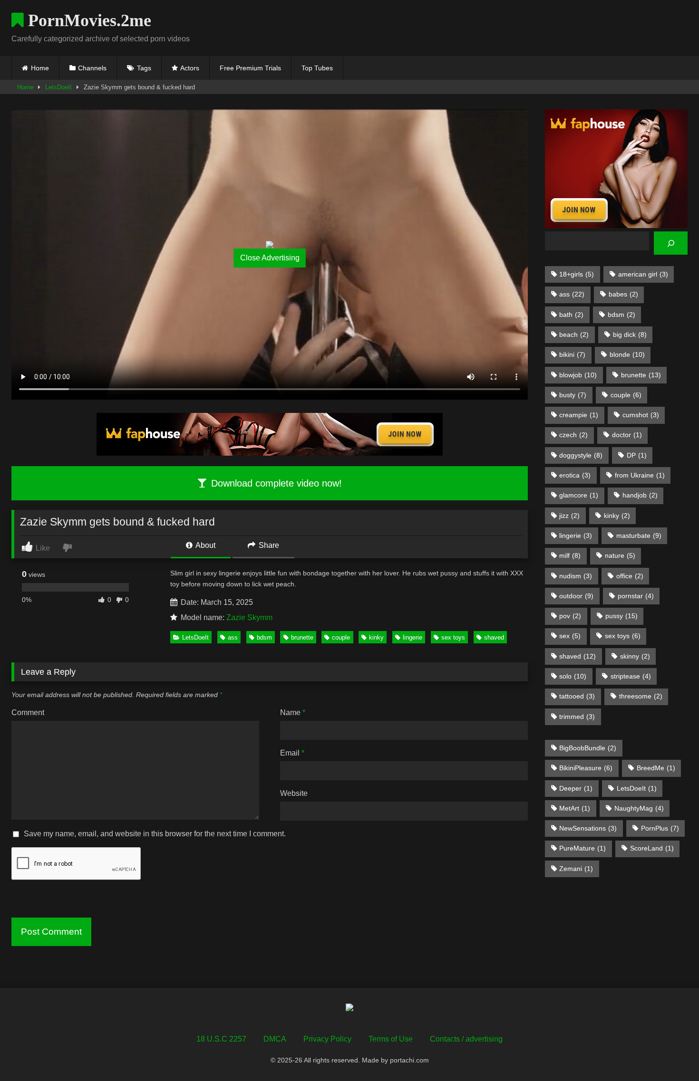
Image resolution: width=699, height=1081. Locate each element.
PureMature (582, 848)
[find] (671, 243)
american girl (643, 274)
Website (294, 793)
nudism (575, 576)
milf (570, 555)
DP (637, 455)
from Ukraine (640, 475)
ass (233, 637)
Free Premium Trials (250, 68)
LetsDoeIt (58, 87)
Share (268, 545)
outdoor (576, 596)
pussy (621, 616)
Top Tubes (317, 68)
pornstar (636, 596)
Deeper (575, 788)
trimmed (577, 716)
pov (570, 616)
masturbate (638, 535)
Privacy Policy (327, 1039)
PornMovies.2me (87, 20)
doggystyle (580, 455)
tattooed (577, 696)
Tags (144, 68)
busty (572, 395)
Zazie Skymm (249, 617)
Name (292, 712)
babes (623, 294)
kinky (376, 637)
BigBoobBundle (587, 748)
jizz (569, 515)
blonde (627, 354)
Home (40, 68)
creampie (578, 415)
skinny (635, 656)
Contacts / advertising (466, 1039)
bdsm (264, 637)
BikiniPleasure (585, 768)
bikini (572, 354)
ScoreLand (652, 848)
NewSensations (588, 828)
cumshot (640, 415)
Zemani (576, 868)
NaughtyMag (639, 808)
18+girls (576, 274)
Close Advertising (270, 258)
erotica (575, 475)
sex (570, 636)
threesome (640, 696)
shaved (494, 637)
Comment (27, 712)
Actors (189, 68)
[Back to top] (669, 1052)
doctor (627, 435)
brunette (302, 637)
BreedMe (656, 768)
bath (571, 314)
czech (573, 435)
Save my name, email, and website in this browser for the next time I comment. (155, 834)
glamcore (578, 495)
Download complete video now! (275, 483)
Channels (92, 68)
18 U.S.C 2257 (221, 1039)
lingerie (412, 637)
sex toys (453, 637)
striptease (631, 676)
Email (292, 753)
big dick (630, 334)
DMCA (274, 1039)
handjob (640, 495)
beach (574, 334)
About (204, 545)
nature (620, 555)
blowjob (578, 375)
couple (341, 637)
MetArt (574, 808)
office (629, 576)
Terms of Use (391, 1039)
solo (572, 676)
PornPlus (660, 828)
